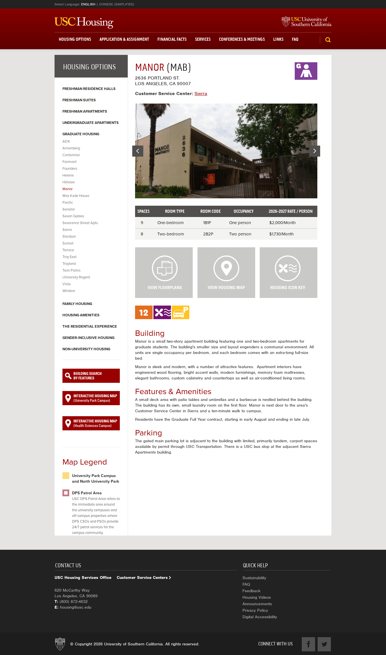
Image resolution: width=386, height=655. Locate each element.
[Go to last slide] (137, 150)
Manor (67, 189)
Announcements (257, 603)
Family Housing (77, 304)
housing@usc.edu (75, 607)
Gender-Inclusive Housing (88, 338)
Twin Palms (71, 270)
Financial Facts (172, 39)
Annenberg (71, 148)
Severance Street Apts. (80, 223)
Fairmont (69, 162)
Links (278, 39)
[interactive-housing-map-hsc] (91, 423)
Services (203, 39)
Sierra (67, 229)
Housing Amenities (80, 315)
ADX (66, 141)
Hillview (68, 182)
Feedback (251, 590)
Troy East (69, 257)
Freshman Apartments (84, 111)
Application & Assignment (124, 39)
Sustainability (254, 577)
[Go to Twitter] (324, 644)
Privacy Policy (255, 610)
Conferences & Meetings (242, 39)
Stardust (69, 236)
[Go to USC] (303, 22)
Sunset (67, 243)
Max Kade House (75, 196)
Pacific (67, 202)
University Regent (76, 277)
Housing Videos (256, 597)
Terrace (68, 250)
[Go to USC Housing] (84, 22)
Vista (66, 284)
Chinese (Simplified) (116, 4)
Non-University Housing (86, 349)
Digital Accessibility (259, 616)
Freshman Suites (79, 100)
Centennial (71, 155)
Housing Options (75, 39)
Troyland (69, 263)
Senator (68, 209)
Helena (68, 175)
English (88, 4)
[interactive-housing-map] (91, 398)
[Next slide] (314, 150)
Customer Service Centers (142, 577)
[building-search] (91, 376)
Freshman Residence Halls (89, 89)
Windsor (68, 291)
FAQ (295, 39)
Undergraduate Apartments (90, 123)
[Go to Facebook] (308, 644)
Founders (69, 168)
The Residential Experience (89, 326)
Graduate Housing (80, 134)
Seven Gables (73, 216)
